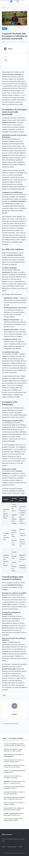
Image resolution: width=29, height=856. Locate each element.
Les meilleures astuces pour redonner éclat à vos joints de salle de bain (14, 798)
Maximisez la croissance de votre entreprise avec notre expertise (13, 750)
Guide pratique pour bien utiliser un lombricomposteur (14, 755)
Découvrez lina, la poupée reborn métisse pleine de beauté (13, 819)
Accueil (4, 7)
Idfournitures (7, 834)
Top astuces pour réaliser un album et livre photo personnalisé (14, 792)
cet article (22, 95)
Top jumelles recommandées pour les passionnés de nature (14, 787)
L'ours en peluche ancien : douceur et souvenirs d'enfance (14, 803)
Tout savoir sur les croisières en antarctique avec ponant (13, 776)
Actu (8, 7)
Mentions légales (11, 846)
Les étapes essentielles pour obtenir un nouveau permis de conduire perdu (14, 744)
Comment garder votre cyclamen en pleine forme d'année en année (14, 808)
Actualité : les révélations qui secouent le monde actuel (14, 771)
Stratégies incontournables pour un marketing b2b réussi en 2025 (13, 814)
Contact (20, 846)
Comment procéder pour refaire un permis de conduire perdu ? (14, 760)
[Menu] (17, 1)
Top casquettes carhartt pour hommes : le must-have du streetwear (14, 766)
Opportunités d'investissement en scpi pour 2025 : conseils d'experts (14, 782)
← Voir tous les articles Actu (10, 723)
